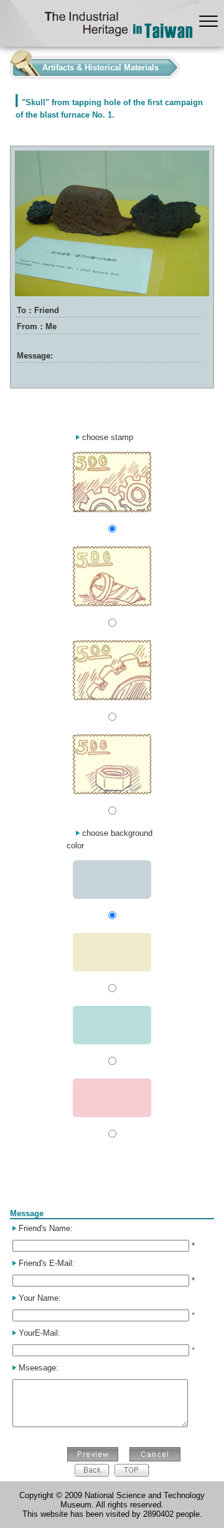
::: (3, 64)
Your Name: (40, 1298)
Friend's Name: (46, 1228)
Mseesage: (38, 1367)
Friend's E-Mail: (47, 1263)
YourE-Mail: (39, 1333)
